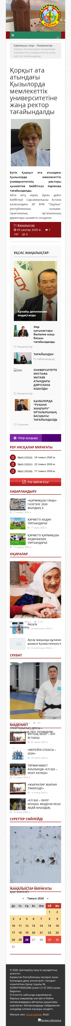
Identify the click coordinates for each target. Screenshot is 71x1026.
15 (49, 926)
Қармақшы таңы (50, 17)
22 (49, 932)
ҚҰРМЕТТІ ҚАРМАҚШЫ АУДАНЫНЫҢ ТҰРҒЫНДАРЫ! (43, 539)
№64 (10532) (25, 457)
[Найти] (58, 37)
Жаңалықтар (26, 225)
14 (41, 926)
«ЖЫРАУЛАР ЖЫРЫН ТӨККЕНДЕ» (42, 786)
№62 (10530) (25, 471)
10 (13, 926)
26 (26, 939)
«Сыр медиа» (34, 1014)
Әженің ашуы (19, 627)
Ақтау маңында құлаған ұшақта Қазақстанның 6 (44, 641)
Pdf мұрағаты (38, 482)
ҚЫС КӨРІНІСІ (19, 892)
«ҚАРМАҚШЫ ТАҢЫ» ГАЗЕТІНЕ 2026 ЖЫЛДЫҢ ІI (42, 504)
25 (20, 939)
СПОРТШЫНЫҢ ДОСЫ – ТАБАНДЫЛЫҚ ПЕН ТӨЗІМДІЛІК (31, 730)
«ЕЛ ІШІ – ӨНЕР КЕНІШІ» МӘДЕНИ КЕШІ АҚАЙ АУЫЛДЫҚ (44, 804)
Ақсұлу (32, 624)
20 (33, 932)
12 (26, 926)
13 (33, 926)
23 (57, 932)
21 (41, 932)
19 (26, 932)
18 (20, 932)
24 (13, 939)
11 (20, 926)
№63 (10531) (25, 464)
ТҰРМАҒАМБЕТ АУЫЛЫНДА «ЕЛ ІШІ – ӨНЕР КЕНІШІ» (42, 769)
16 (57, 926)
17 (13, 932)
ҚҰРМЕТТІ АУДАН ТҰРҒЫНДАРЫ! (39, 521)
